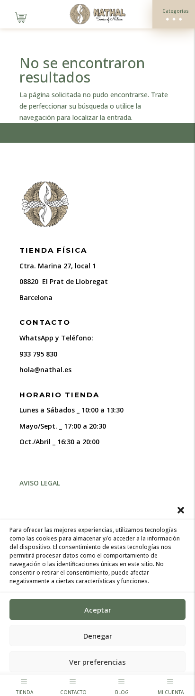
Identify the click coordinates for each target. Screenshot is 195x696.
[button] (181, 510)
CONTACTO (73, 692)
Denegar (97, 636)
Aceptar (97, 609)
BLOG (122, 692)
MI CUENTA (171, 692)
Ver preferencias (97, 662)
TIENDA (24, 692)
